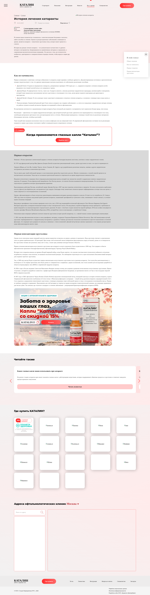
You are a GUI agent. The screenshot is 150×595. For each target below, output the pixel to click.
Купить (51, 322)
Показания (57, 5)
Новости (79, 5)
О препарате (45, 5)
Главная (16, 15)
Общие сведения (132, 61)
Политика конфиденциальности (117, 590)
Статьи (23, 15)
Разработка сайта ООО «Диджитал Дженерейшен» (122, 593)
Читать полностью (75, 387)
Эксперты (133, 581)
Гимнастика (81, 581)
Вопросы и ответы (107, 581)
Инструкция (68, 5)
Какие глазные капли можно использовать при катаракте (40, 371)
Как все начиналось (133, 64)
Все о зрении (90, 5)
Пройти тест (63, 140)
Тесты (71, 581)
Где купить (127, 5)
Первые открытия (132, 68)
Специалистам (103, 5)
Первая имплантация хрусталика (133, 72)
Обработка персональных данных (118, 588)
